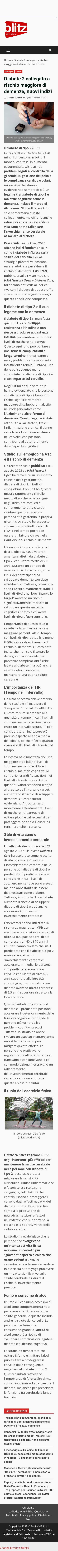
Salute (18, 71)
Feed (28, 1519)
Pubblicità (12, 1515)
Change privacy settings (14, 1548)
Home (7, 60)
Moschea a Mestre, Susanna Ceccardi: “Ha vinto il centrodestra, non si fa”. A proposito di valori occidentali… (27, 1472)
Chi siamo (28, 1507)
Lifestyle (9, 71)
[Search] (50, 50)
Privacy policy (28, 1515)
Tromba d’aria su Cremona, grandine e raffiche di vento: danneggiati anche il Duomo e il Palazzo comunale (27, 1421)
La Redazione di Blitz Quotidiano (28, 1511)
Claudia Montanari (15, 97)
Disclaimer (44, 1515)
